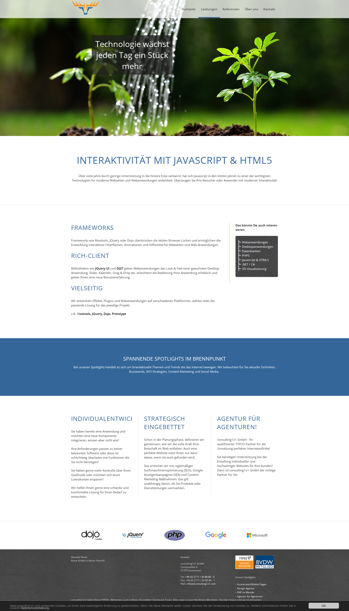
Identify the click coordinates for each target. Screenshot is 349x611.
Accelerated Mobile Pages (251, 584)
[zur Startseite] (85, 9)
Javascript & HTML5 (255, 260)
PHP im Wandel (245, 592)
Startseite (189, 9)
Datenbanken (251, 251)
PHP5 (246, 255)
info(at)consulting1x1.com (201, 583)
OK (324, 606)
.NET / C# (248, 264)
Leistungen (209, 9)
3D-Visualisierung (254, 269)
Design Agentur (246, 588)
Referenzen (231, 9)
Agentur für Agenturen (250, 596)
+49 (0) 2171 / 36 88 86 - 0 (199, 577)
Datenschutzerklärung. (35, 608)
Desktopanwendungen (257, 247)
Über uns (251, 9)
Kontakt (269, 9)
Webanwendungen (255, 242)
